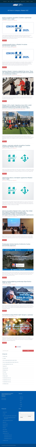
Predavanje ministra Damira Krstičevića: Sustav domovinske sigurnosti (16, 244)
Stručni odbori (5, 429)
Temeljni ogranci (5, 431)
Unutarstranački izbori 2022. (7, 381)
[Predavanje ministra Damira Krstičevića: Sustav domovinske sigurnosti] (18, 260)
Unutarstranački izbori (6, 433)
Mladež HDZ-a (23, 1)
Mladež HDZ (15, 20)
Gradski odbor (5, 356)
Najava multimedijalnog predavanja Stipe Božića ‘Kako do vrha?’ (16, 282)
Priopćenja (18, 109)
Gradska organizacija (17, 1)
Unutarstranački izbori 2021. (7, 379)
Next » (19, 346)
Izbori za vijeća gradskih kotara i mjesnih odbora (10, 360)
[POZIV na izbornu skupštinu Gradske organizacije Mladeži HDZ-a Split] (18, 28)
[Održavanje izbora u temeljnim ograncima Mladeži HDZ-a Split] (18, 191)
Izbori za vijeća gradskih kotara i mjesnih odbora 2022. (10, 362)
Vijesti (8, 1)
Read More (4, 40)
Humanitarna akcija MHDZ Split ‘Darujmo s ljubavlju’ (17, 315)
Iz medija (4, 358)
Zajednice (27, 1)
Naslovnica (4, 1)
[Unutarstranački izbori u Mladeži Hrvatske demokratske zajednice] (18, 54)
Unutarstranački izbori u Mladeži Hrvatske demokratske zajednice (14, 45)
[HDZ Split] (18, 5)
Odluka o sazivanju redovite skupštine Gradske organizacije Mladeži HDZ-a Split (16, 146)
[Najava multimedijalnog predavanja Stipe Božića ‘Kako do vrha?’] (18, 295)
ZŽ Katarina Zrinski (18, 75)
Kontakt (32, 1)
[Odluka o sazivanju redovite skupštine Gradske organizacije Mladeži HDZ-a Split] (18, 159)
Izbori (11, 1)
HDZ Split (4, 20)
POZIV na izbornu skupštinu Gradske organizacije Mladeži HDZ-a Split (16, 18)
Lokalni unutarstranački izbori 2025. (8, 364)
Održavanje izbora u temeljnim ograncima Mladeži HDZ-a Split (17, 178)
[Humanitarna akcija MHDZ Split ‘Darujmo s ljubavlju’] (18, 327)
